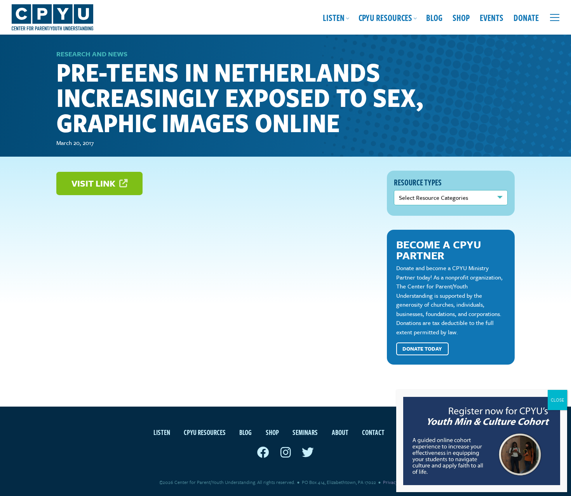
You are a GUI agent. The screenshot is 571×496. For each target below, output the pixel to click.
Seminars (305, 432)
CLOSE (557, 399)
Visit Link (94, 183)
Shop (461, 17)
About (340, 432)
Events (491, 17)
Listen (334, 17)
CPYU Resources (385, 17)
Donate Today (422, 349)
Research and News (91, 54)
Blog (434, 17)
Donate (526, 17)
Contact (373, 432)
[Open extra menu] (554, 17)
